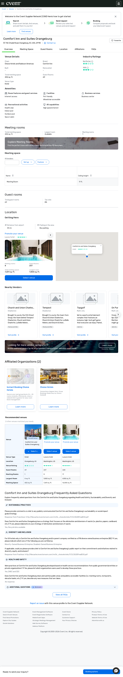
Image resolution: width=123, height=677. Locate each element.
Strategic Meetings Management (44, 620)
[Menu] (2, 3)
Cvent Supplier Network (11, 612)
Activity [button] (79, 327)
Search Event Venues (10, 615)
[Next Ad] (50, 235)
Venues (11, 9)
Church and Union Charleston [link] (21, 307)
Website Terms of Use (99, 617)
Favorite (117, 40)
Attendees (9, 159)
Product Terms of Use (99, 615)
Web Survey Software (40, 623)
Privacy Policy (96, 612)
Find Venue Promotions (11, 617)
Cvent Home (66, 612)
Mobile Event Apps (39, 617)
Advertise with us (98, 620)
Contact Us (66, 615)
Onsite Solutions (8, 623)
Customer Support (68, 617)
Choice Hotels (46, 387)
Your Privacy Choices (69, 620)
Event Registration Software (42, 615)
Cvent (4, 9)
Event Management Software (43, 612)
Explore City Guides (9, 620)
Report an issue (37, 603)
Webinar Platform (38, 626)
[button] (16, 161)
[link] (21, 298)
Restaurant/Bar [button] (13, 327)
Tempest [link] (46, 307)
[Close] (115, 16)
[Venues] (118, 3)
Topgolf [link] (81, 307)
